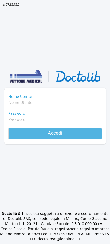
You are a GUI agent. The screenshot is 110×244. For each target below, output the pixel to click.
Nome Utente (20, 96)
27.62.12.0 (11, 4)
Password (16, 113)
